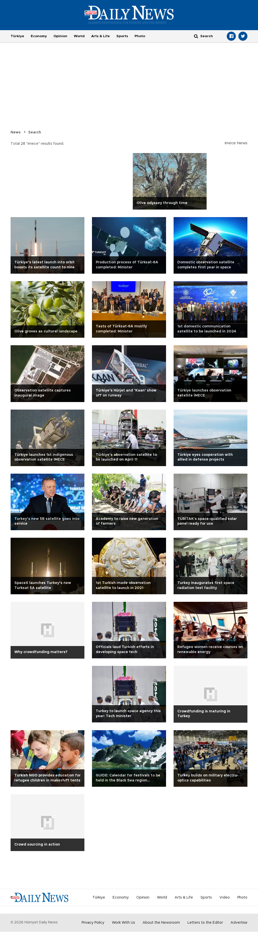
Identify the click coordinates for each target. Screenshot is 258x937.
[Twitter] (242, 36)
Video (224, 897)
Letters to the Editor (205, 922)
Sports (122, 36)
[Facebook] (231, 36)
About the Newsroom (161, 922)
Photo (140, 36)
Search (34, 132)
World (79, 36)
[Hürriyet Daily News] (129, 14)
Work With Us (123, 922)
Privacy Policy (93, 922)
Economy (39, 36)
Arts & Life (100, 36)
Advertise (239, 922)
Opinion (60, 36)
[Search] (196, 36)
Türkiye (17, 36)
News (16, 132)
